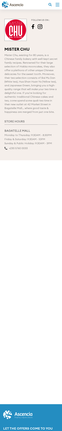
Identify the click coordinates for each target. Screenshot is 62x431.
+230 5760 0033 (18, 148)
